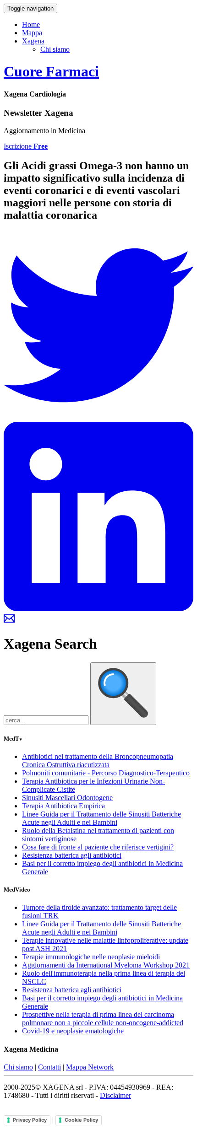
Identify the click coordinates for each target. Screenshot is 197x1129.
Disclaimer (115, 1095)
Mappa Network (90, 1067)
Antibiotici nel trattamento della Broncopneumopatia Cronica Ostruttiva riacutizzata (97, 761)
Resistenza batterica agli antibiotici (71, 855)
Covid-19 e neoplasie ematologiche (73, 1031)
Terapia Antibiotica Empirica (63, 806)
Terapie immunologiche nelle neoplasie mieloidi (91, 957)
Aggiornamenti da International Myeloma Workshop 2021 (106, 965)
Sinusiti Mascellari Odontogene (67, 797)
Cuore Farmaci (51, 71)
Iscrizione (26, 146)
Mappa (32, 33)
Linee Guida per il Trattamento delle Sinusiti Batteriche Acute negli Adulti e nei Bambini (101, 818)
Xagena (33, 41)
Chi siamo (55, 49)
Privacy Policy (30, 1120)
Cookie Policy (81, 1120)
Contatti (49, 1067)
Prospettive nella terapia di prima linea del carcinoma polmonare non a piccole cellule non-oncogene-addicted (102, 1019)
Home (31, 24)
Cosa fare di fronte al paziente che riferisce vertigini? (98, 847)
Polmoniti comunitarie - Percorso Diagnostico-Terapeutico (106, 773)
